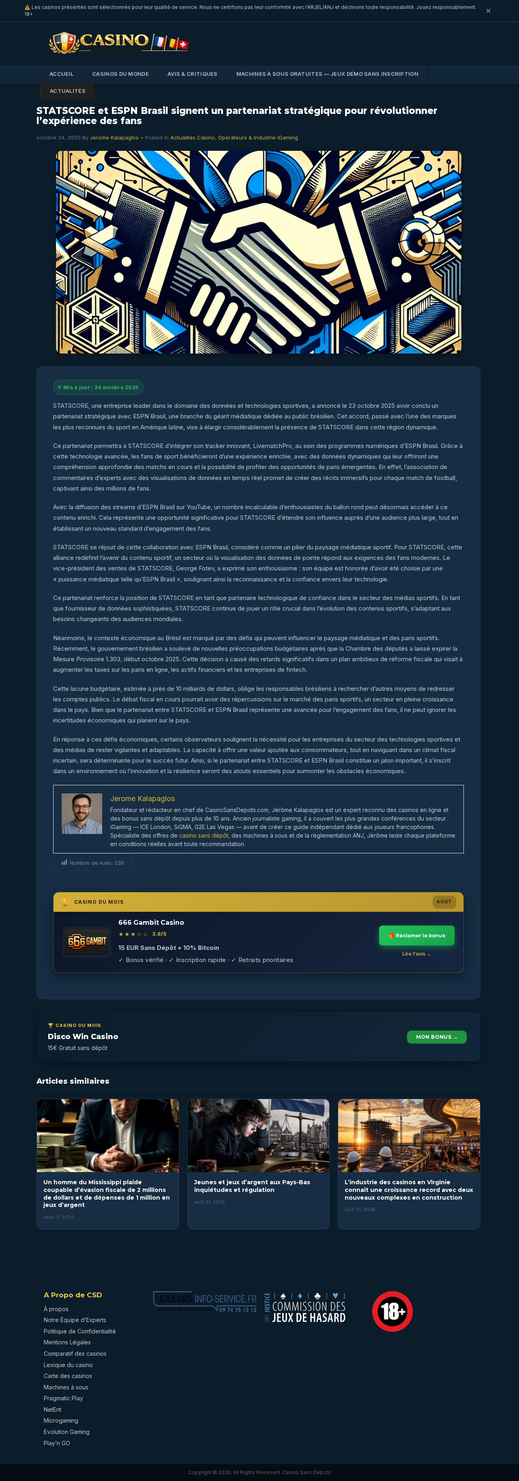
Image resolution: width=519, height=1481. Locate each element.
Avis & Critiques (192, 74)
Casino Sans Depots (306, 1472)
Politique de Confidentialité (80, 1331)
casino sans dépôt (203, 835)
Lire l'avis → (416, 954)
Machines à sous (66, 1387)
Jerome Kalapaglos (114, 137)
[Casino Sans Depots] (119, 55)
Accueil (61, 74)
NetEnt (52, 1409)
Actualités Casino (192, 137)
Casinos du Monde (120, 74)
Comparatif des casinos (75, 1353)
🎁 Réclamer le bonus (417, 935)
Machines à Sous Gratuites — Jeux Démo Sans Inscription (327, 74)
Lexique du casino (68, 1364)
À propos (56, 1308)
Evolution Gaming (67, 1431)
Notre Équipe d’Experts (75, 1319)
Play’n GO (57, 1443)
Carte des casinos (68, 1375)
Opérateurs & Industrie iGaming (258, 137)
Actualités (68, 91)
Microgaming (61, 1420)
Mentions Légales (67, 1342)
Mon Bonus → (437, 1037)
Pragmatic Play (63, 1398)
